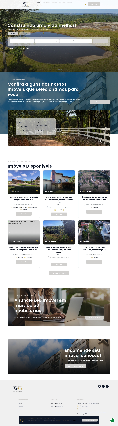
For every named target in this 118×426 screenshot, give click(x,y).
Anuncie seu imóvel (42, 6)
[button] (22, 41)
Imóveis (54, 3)
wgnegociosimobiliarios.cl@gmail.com (88, 403)
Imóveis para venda (56, 403)
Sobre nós (20, 406)
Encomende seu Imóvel (57, 412)
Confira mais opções (100, 102)
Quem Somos (46, 3)
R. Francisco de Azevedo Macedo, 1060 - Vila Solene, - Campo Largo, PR (92, 413)
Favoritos (20, 409)
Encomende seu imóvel (65, 3)
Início (39, 3)
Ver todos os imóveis (59, 273)
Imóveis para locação (57, 406)
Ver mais (23, 214)
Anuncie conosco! (94, 317)
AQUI (74, 420)
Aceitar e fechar (89, 420)
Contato (94, 4)
